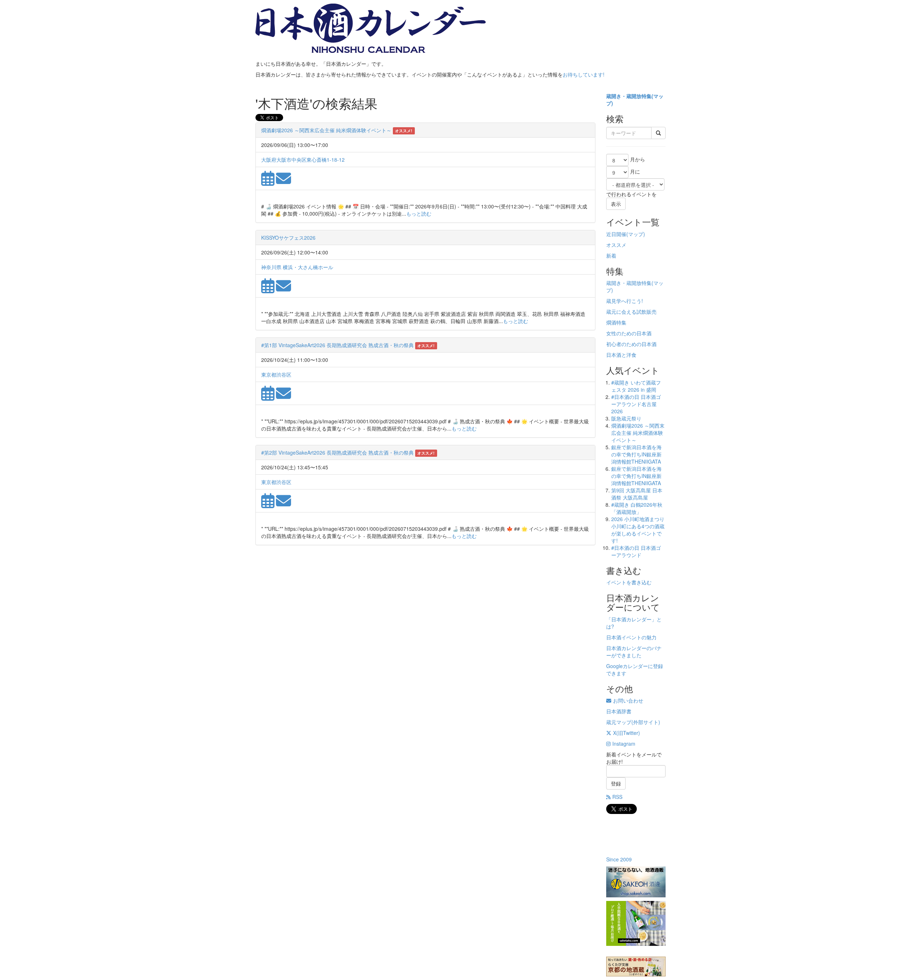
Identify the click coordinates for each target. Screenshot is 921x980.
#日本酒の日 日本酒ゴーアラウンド (636, 551)
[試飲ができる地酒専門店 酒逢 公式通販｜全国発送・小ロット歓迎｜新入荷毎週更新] (636, 881)
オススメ (616, 244)
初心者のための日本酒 (631, 344)
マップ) (636, 234)
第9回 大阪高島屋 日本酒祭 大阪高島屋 (636, 494)
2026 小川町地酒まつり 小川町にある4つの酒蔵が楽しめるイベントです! (637, 529)
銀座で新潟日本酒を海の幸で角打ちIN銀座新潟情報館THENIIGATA (636, 454)
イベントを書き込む (629, 582)
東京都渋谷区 (276, 374)
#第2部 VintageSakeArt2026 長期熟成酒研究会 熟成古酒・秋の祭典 (337, 452)
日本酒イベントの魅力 (631, 637)
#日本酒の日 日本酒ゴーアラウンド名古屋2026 (636, 404)
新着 (611, 255)
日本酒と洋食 (621, 354)
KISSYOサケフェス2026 (288, 237)
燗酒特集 (616, 322)
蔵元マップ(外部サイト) (633, 722)
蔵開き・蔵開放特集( (629, 96)
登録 (616, 783)
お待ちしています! (583, 74)
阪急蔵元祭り (626, 418)
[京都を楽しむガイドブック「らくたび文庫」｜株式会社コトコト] (636, 966)
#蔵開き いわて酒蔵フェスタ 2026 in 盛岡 (636, 386)
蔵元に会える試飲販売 (631, 311)
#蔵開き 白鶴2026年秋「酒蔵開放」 (636, 508)
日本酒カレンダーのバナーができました (634, 651)
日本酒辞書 (618, 711)
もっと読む (418, 213)
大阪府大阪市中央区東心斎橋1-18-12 (303, 159)
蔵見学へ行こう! (624, 300)
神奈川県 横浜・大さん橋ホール (297, 267)
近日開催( (617, 234)
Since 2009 (619, 859)
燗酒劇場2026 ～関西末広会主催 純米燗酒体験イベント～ (326, 130)
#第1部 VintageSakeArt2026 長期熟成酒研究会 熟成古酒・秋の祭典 (337, 345)
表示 (616, 203)
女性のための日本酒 (629, 333)
